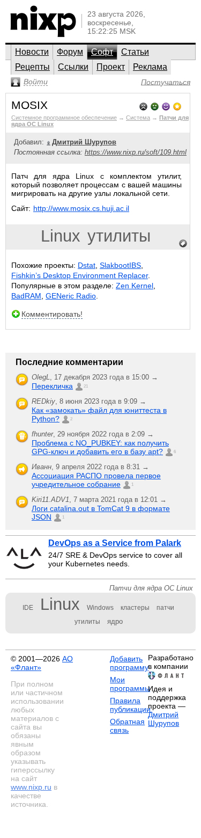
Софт (102, 51)
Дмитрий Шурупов (163, 718)
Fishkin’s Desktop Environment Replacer (79, 275)
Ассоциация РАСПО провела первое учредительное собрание (96, 480)
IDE (28, 607)
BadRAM (26, 296)
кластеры (135, 607)
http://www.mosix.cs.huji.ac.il (81, 208)
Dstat (86, 265)
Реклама (150, 66)
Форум (70, 51)
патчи (165, 607)
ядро (115, 621)
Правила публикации (130, 704)
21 (86, 386)
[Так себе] (155, 105)
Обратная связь (127, 725)
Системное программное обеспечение (64, 117)
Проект (110, 66)
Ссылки (73, 66)
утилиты (119, 236)
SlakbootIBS (120, 265)
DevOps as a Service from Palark (114, 543)
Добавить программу (129, 663)
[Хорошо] (166, 105)
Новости (32, 51)
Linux (60, 236)
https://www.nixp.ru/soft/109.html (136, 152)
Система (138, 117)
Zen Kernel (134, 285)
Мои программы (130, 684)
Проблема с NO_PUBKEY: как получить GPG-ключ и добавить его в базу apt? (100, 447)
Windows (100, 607)
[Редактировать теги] (183, 243)
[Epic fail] (143, 105)
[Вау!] (177, 105)
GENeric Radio (71, 296)
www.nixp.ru (31, 787)
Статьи (135, 51)
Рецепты (32, 66)
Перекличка (52, 386)
